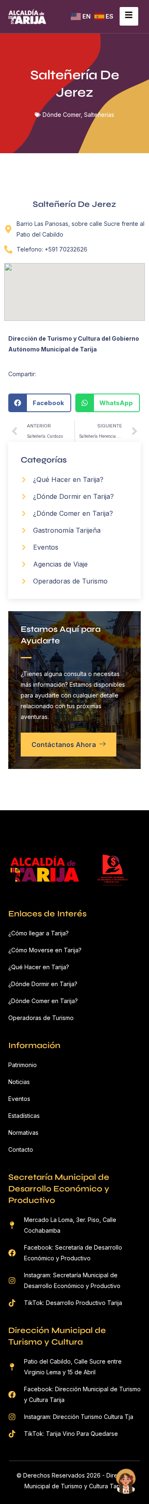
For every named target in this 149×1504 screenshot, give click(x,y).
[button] (39, 403)
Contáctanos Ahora (63, 744)
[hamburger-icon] (129, 16)
